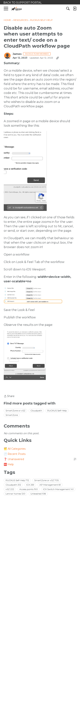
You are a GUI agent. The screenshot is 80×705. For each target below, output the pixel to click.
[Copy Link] (57, 58)
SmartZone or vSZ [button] (15, 410)
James (17, 54)
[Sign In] (74, 8)
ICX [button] (30, 484)
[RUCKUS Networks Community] (16, 9)
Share (9, 396)
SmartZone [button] (12, 415)
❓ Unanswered (40, 459)
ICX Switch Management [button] (58, 489)
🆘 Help (9, 464)
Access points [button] (28, 489)
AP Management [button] (50, 484)
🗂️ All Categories (14, 448)
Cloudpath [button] (36, 410)
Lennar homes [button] (15, 493)
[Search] (68, 8)
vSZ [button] (10, 489)
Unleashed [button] (38, 493)
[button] (25, 171)
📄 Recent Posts (14, 454)
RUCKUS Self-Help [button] (57, 410)
